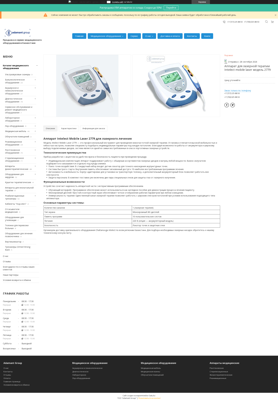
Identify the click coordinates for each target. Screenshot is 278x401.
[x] (232, 105)
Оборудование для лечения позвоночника (18, 235)
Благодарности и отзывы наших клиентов (18, 268)
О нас (148, 36)
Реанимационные (218, 378)
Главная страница (11, 381)
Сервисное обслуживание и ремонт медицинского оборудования (18, 110)
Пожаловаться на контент (149, 398)
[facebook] (226, 105)
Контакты (192, 36)
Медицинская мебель (15, 131)
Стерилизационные (219, 371)
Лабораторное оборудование (12, 119)
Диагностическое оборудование (13, 100)
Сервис (134, 36)
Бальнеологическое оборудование (15, 81)
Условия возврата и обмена (17, 280)
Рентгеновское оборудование (12, 151)
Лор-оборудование (14, 126)
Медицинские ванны (150, 371)
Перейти (171, 7)
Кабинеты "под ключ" (15, 203)
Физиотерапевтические (221, 375)
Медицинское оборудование (106, 36)
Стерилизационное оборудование (14, 159)
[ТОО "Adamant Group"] (17, 33)
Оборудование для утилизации (14, 219)
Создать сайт (117, 2)
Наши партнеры (10, 274)
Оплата (6, 378)
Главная (79, 36)
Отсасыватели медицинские (12, 210)
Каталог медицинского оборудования (16, 67)
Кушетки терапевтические (18, 182)
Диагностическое (80, 371)
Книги (207, 36)
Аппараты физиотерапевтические (16, 167)
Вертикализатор (13, 241)
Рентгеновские (217, 368)
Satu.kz (152, 395)
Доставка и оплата (170, 36)
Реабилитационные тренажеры (14, 197)
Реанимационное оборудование (13, 143)
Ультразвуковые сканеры (17, 74)
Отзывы (7, 261)
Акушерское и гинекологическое (87, 368)
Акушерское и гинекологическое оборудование (14, 90)
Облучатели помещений (17, 136)
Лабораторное (79, 375)
